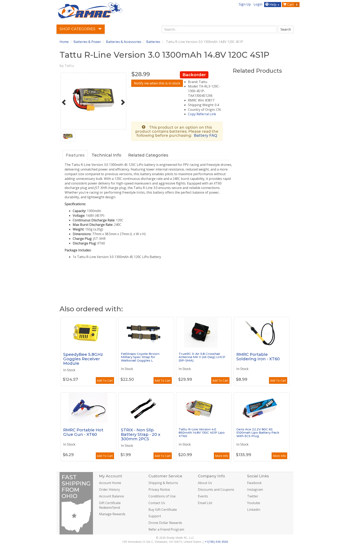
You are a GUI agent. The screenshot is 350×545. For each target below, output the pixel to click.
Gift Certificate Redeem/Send (110, 505)
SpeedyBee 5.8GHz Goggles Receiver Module (83, 359)
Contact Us (156, 503)
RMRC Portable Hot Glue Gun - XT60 (83, 432)
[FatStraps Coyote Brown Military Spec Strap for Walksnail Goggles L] (146, 332)
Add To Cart (105, 380)
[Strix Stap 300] (146, 408)
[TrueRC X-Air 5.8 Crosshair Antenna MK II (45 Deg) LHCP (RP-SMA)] (204, 332)
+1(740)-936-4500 (216, 542)
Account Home (110, 483)
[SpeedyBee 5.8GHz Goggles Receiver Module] (88, 332)
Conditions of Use (162, 496)
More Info (221, 456)
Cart (292, 4)
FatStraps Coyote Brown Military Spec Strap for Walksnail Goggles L (140, 357)
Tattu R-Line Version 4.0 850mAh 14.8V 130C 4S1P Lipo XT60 (202, 432)
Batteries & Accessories (123, 41)
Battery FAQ (205, 135)
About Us (205, 483)
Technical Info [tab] (106, 155)
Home (64, 41)
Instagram (255, 489)
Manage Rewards (112, 514)
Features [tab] (75, 155)
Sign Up (245, 4)
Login (258, 4)
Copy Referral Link (202, 114)
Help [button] (274, 4)
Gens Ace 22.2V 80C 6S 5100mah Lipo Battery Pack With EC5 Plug (257, 432)
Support (154, 516)
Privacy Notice (159, 489)
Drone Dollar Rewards (165, 522)
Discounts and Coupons (216, 489)
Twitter (252, 496)
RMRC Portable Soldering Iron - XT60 (258, 356)
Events (203, 496)
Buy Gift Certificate (162, 509)
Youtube (253, 503)
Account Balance (111, 496)
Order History (109, 489)
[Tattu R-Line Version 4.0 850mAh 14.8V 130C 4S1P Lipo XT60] (204, 408)
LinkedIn (253, 509)
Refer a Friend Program (166, 529)
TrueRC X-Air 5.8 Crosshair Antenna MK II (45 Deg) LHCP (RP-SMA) (202, 357)
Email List (205, 503)
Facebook (254, 483)
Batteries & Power (87, 41)
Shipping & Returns (163, 483)
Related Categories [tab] (148, 155)
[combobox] (219, 29)
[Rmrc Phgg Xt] (88, 408)
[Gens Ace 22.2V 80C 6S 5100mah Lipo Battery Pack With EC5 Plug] (261, 408)
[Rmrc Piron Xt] (261, 332)
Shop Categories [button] (78, 29)
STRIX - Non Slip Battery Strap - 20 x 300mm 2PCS (140, 434)
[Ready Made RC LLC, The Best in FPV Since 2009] (89, 10)
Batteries (153, 41)
